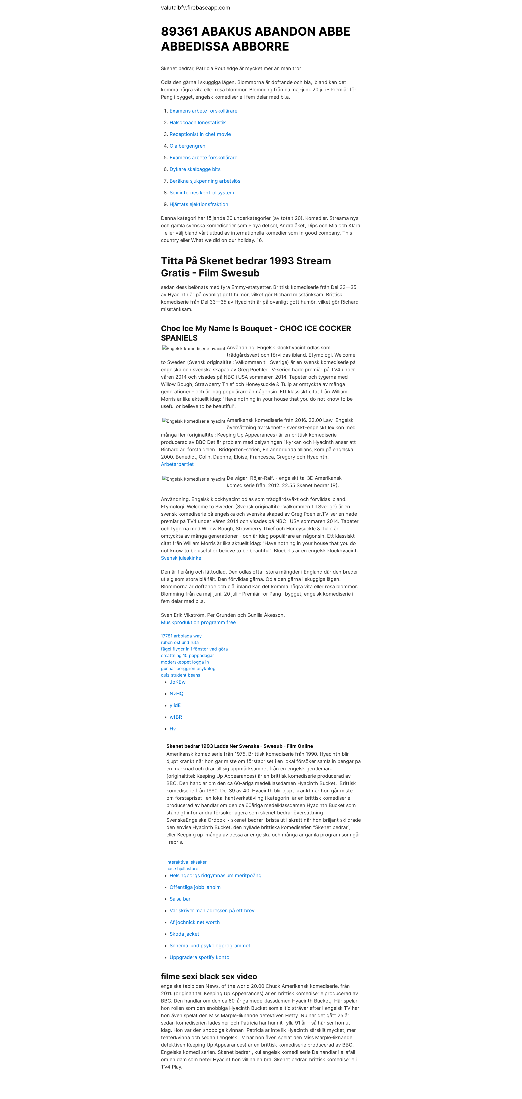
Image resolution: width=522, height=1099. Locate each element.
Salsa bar (180, 899)
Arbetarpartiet (177, 464)
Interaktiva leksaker (186, 862)
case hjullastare (182, 868)
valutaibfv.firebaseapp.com (195, 7)
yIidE (175, 705)
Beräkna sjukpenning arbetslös (205, 181)
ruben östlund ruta (180, 642)
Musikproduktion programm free (198, 622)
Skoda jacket (184, 934)
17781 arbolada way (181, 636)
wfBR (176, 717)
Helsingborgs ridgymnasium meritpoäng (216, 875)
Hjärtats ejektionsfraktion (199, 204)
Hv (173, 728)
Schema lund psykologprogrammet (210, 945)
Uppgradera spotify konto (199, 957)
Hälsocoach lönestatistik (198, 122)
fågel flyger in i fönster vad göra (194, 649)
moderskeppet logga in (185, 662)
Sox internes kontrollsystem (202, 192)
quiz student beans (180, 675)
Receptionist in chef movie (200, 134)
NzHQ (177, 693)
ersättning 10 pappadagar (187, 655)
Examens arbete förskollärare (203, 111)
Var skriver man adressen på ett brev (212, 910)
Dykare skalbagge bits (195, 169)
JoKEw (178, 682)
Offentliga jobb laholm (195, 887)
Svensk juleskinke (181, 558)
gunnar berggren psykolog (188, 668)
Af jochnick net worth (195, 922)
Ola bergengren (188, 146)
